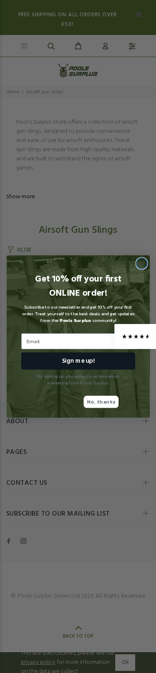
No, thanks (101, 401)
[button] (135, 336)
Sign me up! (78, 361)
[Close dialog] (141, 263)
